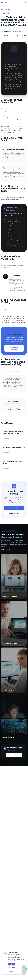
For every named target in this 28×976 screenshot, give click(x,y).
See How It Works (14, 513)
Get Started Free (14, 508)
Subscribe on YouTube (14, 755)
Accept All (11, 964)
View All (23, 423)
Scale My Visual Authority (14, 348)
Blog (2, 9)
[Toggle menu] (25, 2)
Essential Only (12, 971)
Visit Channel (4, 549)
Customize (12, 967)
